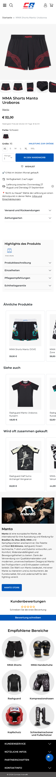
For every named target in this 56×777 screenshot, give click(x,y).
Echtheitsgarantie (15, 285)
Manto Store (11, 587)
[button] (54, 86)
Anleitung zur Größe (41, 144)
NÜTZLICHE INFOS (15, 751)
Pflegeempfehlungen (17, 278)
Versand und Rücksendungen (22, 210)
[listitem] (25, 336)
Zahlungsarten (13, 218)
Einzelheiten (12, 270)
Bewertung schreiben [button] (28, 617)
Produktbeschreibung (18, 262)
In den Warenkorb (35, 157)
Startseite (7, 17)
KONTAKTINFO (13, 768)
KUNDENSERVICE (15, 743)
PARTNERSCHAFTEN (17, 759)
